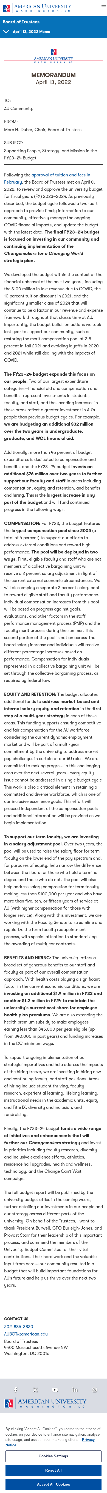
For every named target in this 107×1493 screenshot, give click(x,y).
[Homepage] (53, 1404)
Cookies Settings (53, 1456)
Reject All (53, 1470)
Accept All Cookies (53, 1484)
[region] (53, 1453)
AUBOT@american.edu (26, 1334)
